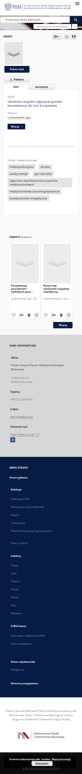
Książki (15, 515)
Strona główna (18, 477)
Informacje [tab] (41, 87)
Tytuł (14, 573)
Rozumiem (42, 763)
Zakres (15, 597)
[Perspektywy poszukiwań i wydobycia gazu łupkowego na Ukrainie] (25, 263)
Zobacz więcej (19, 543)
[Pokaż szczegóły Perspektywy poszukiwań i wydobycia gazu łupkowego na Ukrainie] (36, 315)
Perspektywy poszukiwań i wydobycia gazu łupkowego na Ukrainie (21, 288)
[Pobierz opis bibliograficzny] (21, 315)
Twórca (15, 581)
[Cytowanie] (73, 36)
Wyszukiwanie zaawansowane (52, 26)
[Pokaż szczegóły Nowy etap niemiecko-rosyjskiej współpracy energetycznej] (68, 315)
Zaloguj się (17, 669)
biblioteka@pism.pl (21, 417)
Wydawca (16, 613)
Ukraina (45, 167)
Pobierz (18, 79)
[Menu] (77, 3)
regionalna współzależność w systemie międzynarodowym (33, 182)
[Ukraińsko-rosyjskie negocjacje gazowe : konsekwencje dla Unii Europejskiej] (13, 53)
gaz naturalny (43, 174)
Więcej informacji (61, 759)
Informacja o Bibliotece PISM (28, 635)
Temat (15, 589)
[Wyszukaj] (76, 19)
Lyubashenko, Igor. (20, 117)
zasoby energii (19, 174)
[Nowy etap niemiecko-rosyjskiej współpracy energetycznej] (57, 263)
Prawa (14, 565)
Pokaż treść (17, 69)
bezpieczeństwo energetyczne (28, 198)
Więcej (63, 325)
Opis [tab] (16, 87)
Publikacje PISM (20, 499)
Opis (13, 605)
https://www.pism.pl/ (22, 434)
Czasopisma (18, 523)
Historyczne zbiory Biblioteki (27, 507)
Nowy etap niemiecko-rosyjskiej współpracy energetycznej (56, 288)
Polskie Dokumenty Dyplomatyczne (32, 531)
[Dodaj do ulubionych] (66, 36)
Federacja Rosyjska (21, 167)
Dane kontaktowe (21, 643)
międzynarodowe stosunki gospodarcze (35, 191)
